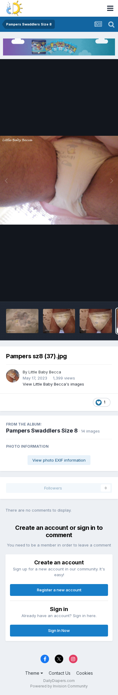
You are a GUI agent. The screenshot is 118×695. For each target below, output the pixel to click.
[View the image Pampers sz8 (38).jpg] (96, 321)
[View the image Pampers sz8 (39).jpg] (59, 321)
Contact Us (59, 673)
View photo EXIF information (59, 460)
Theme (33, 673)
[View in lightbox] (59, 180)
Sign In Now (59, 630)
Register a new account (59, 589)
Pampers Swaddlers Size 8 (42, 430)
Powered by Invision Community (59, 686)
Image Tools (93, 290)
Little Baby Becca (44, 371)
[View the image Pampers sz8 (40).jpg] (22, 321)
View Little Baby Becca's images (53, 384)
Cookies (84, 673)
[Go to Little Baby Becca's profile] (12, 376)
